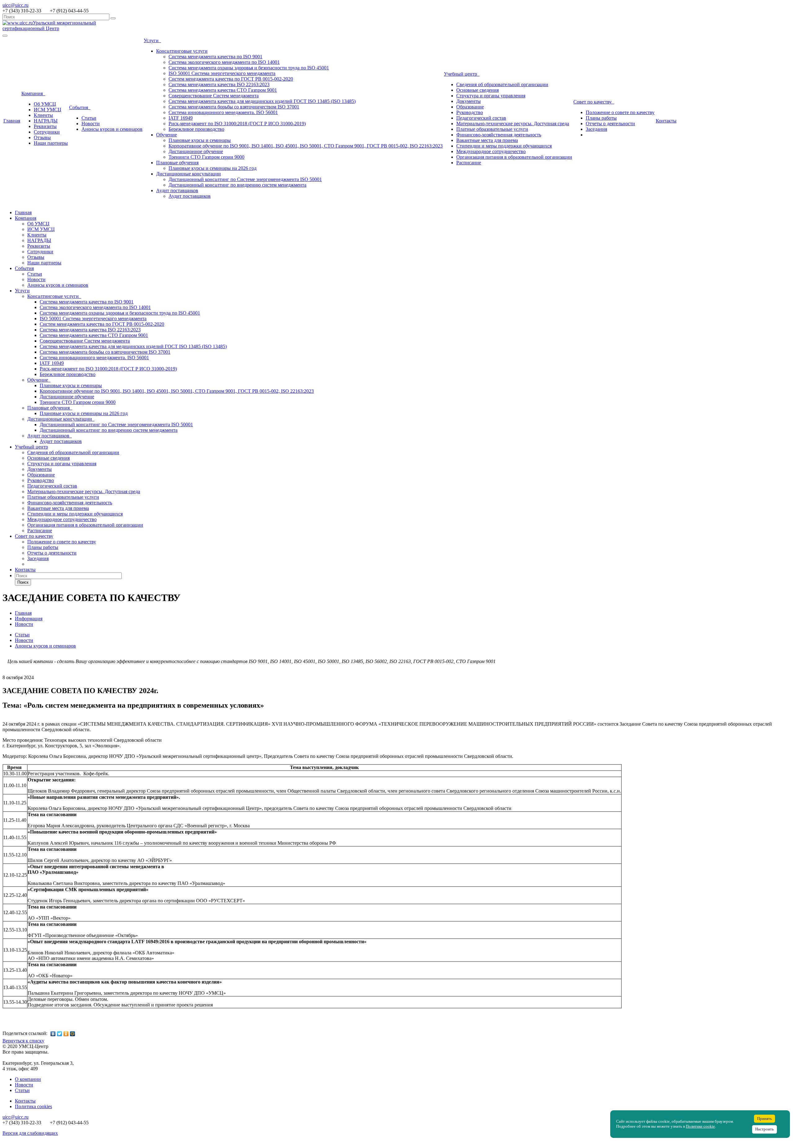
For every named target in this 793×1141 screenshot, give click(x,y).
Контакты (666, 120)
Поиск (22, 582)
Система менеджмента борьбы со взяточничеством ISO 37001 (234, 106)
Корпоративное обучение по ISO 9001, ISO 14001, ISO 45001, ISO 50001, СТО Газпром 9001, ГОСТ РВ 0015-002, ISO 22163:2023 (306, 145)
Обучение (166, 134)
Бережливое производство (196, 129)
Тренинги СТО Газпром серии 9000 (206, 157)
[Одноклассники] (66, 1034)
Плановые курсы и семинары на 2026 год (212, 168)
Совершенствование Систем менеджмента (214, 95)
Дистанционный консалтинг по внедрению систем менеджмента (237, 185)
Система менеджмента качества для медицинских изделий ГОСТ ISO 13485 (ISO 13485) (262, 101)
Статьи (88, 118)
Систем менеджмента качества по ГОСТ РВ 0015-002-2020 (231, 79)
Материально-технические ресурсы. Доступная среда (512, 123)
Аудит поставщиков (177, 190)
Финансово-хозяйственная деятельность (498, 134)
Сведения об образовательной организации (502, 84)
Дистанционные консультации (188, 173)
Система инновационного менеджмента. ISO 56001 (223, 112)
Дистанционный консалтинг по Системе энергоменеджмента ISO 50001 (245, 179)
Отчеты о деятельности (610, 123)
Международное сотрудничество (491, 151)
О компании (28, 1079)
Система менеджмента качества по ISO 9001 (215, 56)
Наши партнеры (51, 143)
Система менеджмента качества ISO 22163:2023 (219, 84)
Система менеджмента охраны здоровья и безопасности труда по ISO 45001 (249, 67)
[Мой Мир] (72, 1034)
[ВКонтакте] (53, 1034)
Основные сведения (477, 90)
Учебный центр (462, 74)
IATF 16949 (181, 118)
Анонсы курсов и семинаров (111, 129)
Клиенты (43, 115)
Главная (11, 120)
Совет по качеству (593, 101)
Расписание (468, 162)
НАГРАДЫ (46, 120)
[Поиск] (113, 18)
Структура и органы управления (490, 95)
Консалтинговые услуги (182, 51)
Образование (470, 106)
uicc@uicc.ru (15, 5)
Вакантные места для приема (487, 140)
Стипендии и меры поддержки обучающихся (504, 145)
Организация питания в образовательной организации (514, 157)
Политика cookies (33, 1106)
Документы (468, 101)
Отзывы (42, 137)
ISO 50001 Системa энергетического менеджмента (222, 73)
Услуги (152, 40)
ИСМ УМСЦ (47, 109)
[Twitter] (59, 1034)
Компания (33, 93)
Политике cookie (700, 1126)
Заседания (596, 129)
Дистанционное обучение (196, 151)
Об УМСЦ (45, 104)
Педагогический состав (481, 118)
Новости (90, 123)
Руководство (469, 112)
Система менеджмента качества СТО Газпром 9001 (223, 90)
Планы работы (601, 118)
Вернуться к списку (23, 1040)
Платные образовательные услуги (492, 129)
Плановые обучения (177, 162)
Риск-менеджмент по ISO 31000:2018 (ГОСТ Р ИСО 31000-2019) (237, 123)
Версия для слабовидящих (30, 1133)
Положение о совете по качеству (620, 112)
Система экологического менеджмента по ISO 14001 (224, 62)
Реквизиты (45, 126)
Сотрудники (47, 132)
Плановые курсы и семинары (200, 140)
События (79, 107)
